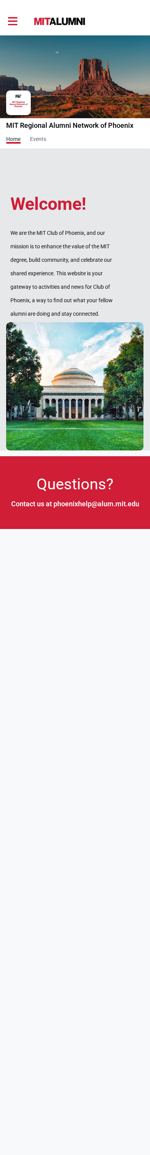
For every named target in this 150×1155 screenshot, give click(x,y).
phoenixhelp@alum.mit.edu (96, 504)
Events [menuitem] (38, 139)
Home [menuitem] (13, 139)
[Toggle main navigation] (12, 21)
